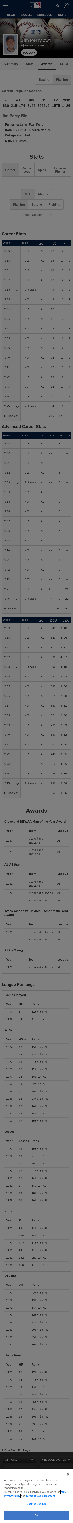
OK (36, 1515)
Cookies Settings (36, 1504)
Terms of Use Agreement (40, 1496)
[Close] (68, 1474)
